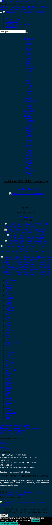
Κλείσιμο (35, 521)
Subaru (29, 161)
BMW (29, 48)
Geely (28, 81)
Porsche (28, 141)
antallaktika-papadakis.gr (18, 492)
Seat (29, 151)
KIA (29, 103)
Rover (28, 146)
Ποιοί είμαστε (12, 21)
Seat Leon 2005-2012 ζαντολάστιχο (26, 181)
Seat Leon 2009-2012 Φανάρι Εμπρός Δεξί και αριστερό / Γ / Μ (26, 252)
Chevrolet (29, 56)
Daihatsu (29, 68)
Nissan (29, 131)
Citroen (29, 58)
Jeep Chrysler (29, 101)
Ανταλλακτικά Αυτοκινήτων (18, 24)
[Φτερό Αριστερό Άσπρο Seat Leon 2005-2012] (26, 230)
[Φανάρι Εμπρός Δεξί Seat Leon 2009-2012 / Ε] (26, 224)
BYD (28, 51)
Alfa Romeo (28, 38)
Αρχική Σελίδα (12, 19)
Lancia (29, 108)
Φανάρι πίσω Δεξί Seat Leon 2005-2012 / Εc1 (26, 243)
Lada (29, 106)
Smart (28, 156)
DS (28, 73)
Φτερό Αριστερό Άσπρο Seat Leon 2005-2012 (26, 232)
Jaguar (29, 98)
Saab (29, 148)
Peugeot (28, 138)
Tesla (28, 166)
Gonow (29, 83)
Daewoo (29, 66)
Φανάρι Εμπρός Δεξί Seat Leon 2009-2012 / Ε (26, 226)
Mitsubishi (28, 128)
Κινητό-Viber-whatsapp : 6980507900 (17, 9)
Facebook (4, 443)
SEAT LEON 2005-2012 (29, 189)
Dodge (29, 71)
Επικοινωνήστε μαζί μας (11, 433)
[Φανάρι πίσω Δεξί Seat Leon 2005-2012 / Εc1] (26, 241)
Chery (28, 53)
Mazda (29, 118)
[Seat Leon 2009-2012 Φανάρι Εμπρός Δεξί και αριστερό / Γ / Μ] (26, 249)
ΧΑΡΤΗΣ (4, 448)
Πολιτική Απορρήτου (9, 524)
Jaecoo (29, 96)
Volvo (28, 173)
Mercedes (29, 121)
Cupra (28, 61)
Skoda (29, 153)
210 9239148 (18, 7)
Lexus (28, 113)
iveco (28, 93)
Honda (29, 86)
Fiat (29, 76)
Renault (28, 143)
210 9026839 (42, 7)
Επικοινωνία (11, 26)
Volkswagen (28, 171)
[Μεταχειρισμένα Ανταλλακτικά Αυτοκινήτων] (26, 504)
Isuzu (28, 91)
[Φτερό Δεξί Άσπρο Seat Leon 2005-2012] (26, 235)
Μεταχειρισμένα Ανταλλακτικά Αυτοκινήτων (22, 493)
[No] (19, 524)
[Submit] (27, 32)
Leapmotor (29, 111)
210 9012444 (6, 7)
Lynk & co (29, 116)
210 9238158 (30, 7)
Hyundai (29, 88)
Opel (29, 133)
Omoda (29, 136)
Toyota (29, 168)
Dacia (28, 63)
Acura (28, 46)
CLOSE (4, 515)
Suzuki (29, 163)
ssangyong (28, 158)
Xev (29, 175)
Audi (29, 41)
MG (29, 123)
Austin (29, 43)
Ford (29, 78)
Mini (29, 126)
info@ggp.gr (5, 460)
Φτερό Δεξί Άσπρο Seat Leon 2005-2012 (26, 238)
